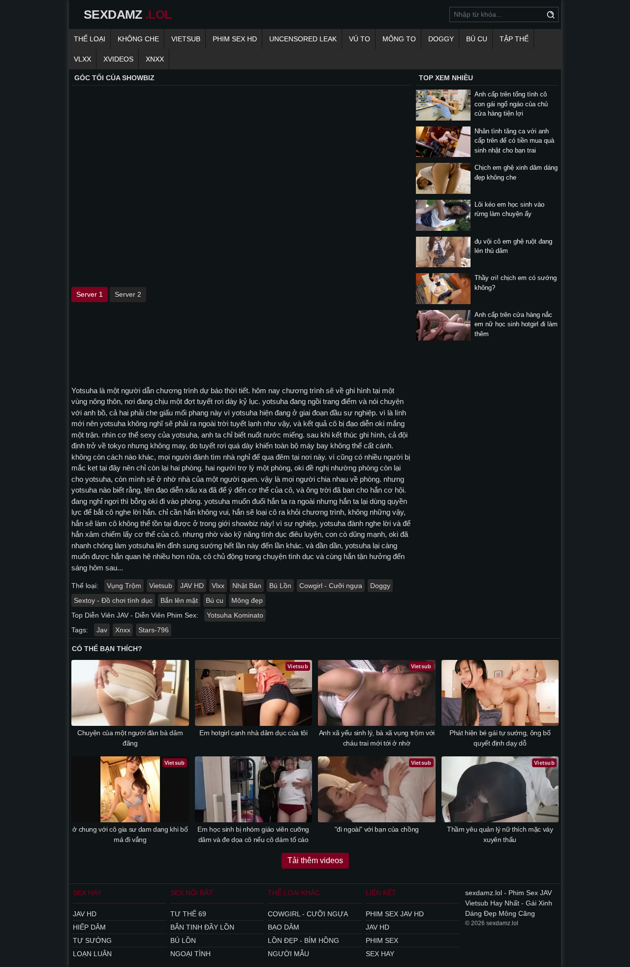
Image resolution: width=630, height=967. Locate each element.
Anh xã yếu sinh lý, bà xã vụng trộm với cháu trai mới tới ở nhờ (377, 738)
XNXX (155, 59)
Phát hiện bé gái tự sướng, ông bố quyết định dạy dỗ (499, 738)
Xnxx (122, 630)
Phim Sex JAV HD (395, 914)
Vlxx (218, 586)
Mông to (399, 39)
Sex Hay (380, 954)
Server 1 (89, 294)
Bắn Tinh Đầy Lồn (202, 927)
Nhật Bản (246, 586)
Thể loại (89, 39)
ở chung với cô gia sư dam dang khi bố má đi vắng (130, 834)
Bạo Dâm (283, 927)
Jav (101, 630)
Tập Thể (514, 39)
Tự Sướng (92, 940)
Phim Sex (382, 940)
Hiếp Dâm (89, 927)
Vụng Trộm (124, 586)
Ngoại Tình (190, 954)
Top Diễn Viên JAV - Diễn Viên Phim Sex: (134, 615)
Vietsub (185, 39)
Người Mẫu (288, 954)
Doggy (441, 39)
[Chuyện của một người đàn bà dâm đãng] (130, 693)
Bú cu (476, 39)
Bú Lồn (280, 586)
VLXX (82, 59)
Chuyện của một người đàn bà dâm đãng (130, 738)
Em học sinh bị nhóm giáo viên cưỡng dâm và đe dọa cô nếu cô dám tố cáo (253, 834)
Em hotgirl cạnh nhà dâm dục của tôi (253, 733)
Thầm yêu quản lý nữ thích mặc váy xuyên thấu (500, 834)
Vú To (359, 39)
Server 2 (128, 294)
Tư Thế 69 (188, 914)
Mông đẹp (247, 600)
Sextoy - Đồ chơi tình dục (113, 600)
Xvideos (118, 59)
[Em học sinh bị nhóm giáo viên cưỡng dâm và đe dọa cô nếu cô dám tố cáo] (254, 789)
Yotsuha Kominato (235, 615)
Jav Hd (84, 914)
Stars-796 (153, 630)
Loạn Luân (92, 954)
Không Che (138, 39)
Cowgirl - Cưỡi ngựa (330, 586)
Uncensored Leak (303, 39)
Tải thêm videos (315, 860)
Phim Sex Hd (235, 39)
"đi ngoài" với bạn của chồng (377, 829)
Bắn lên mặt (179, 600)
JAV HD (192, 586)
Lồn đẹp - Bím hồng (303, 940)
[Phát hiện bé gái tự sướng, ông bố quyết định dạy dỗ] (500, 693)
